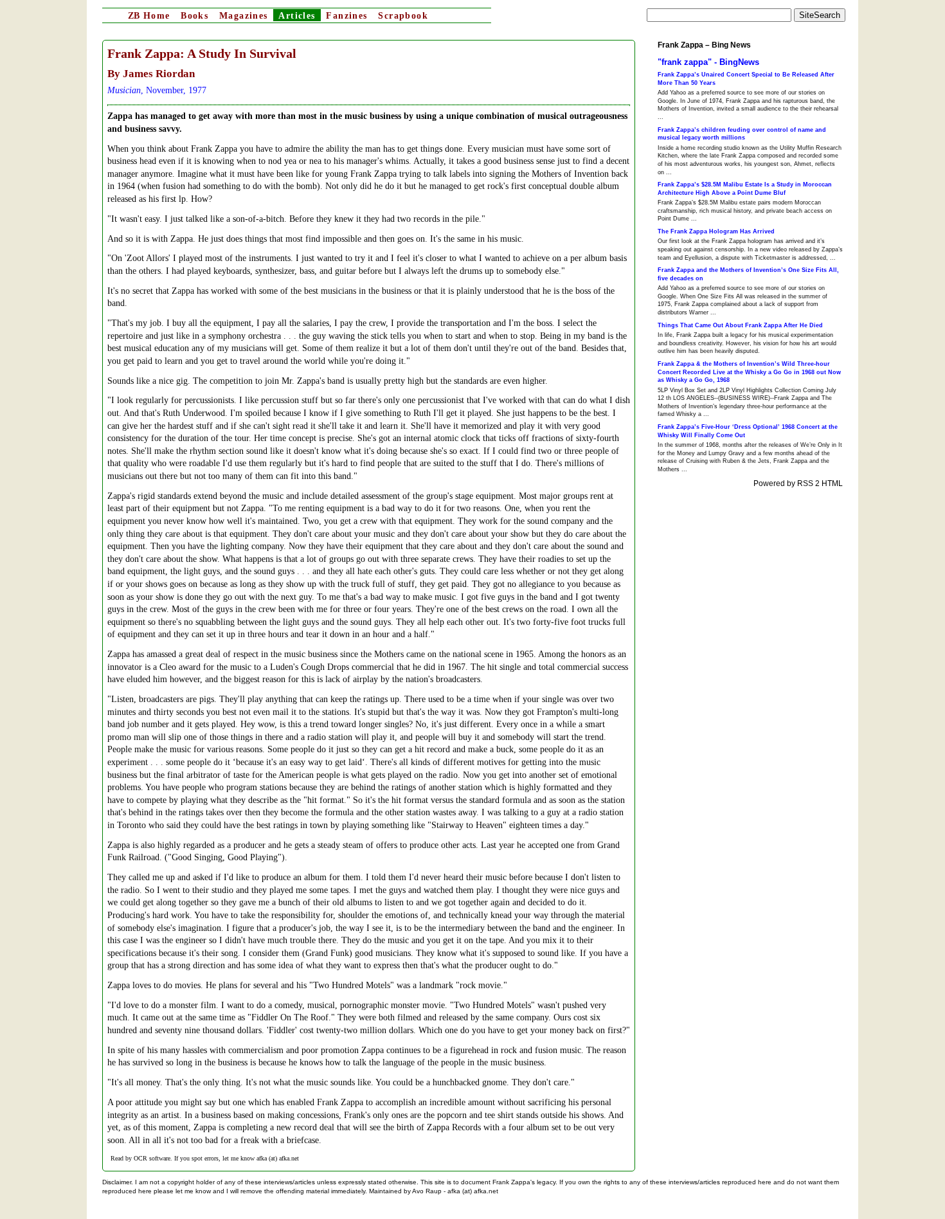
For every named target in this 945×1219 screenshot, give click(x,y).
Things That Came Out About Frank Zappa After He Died (740, 325)
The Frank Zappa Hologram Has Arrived (716, 231)
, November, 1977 (156, 90)
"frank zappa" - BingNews (708, 62)
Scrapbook (403, 16)
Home (149, 16)
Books (194, 16)
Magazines (243, 16)
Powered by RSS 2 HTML (798, 483)
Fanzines (346, 16)
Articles (296, 16)
